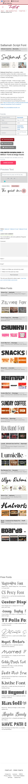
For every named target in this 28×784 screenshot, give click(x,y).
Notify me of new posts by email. (10, 271)
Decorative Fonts (9, 293)
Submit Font (17, 777)
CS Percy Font (13, 593)
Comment (2, 241)
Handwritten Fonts (9, 50)
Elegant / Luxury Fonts (19, 419)
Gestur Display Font (14, 602)
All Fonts (10, 777)
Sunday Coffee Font (5, 393)
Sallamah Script (14, 229)
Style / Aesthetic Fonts (11, 11)
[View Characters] (24, 191)
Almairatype (15, 317)
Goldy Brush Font (14, 662)
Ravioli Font (14, 703)
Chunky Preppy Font (6, 317)
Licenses (15, 774)
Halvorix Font (4, 495)
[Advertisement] (14, 27)
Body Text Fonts (9, 497)
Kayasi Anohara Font (14, 642)
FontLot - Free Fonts (14, 770)
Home (2, 11)
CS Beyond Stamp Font (14, 692)
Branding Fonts (9, 319)
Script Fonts (22, 11)
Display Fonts (17, 293)
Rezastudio (15, 470)
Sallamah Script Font (6, 48)
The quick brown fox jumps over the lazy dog (13, 190)
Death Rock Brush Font (14, 673)
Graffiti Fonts (24, 523)
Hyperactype (13, 418)
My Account (16, 1)
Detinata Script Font (14, 631)
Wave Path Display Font (14, 724)
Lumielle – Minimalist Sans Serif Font (10, 443)
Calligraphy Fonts (18, 471)
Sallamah (6, 229)
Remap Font (4, 368)
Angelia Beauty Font (14, 714)
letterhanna (11, 495)
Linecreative (11, 368)
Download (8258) (8, 139)
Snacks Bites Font (5, 342)
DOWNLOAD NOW (8, 162)
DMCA (21, 774)
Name (2, 258)
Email (2, 264)
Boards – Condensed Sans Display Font (10, 520)
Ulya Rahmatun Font (6, 470)
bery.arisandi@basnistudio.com (12, 107)
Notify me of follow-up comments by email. (13, 269)
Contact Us (8, 774)
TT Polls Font (14, 620)
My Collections (8, 3)
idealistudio (12, 292)
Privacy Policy (7, 775)
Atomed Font (14, 652)
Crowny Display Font (14, 611)
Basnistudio (16, 48)
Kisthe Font (14, 683)
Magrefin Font (12, 583)
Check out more (7, 143)
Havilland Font (4, 418)
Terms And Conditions (18, 775)
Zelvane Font (4, 292)
